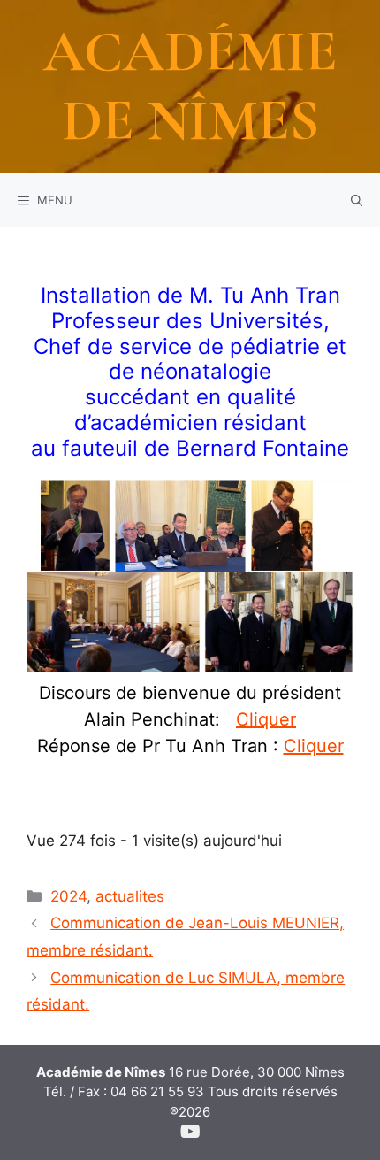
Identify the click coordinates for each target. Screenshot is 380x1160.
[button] (356, 200)
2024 (68, 896)
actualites (129, 896)
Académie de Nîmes (190, 86)
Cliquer (266, 719)
